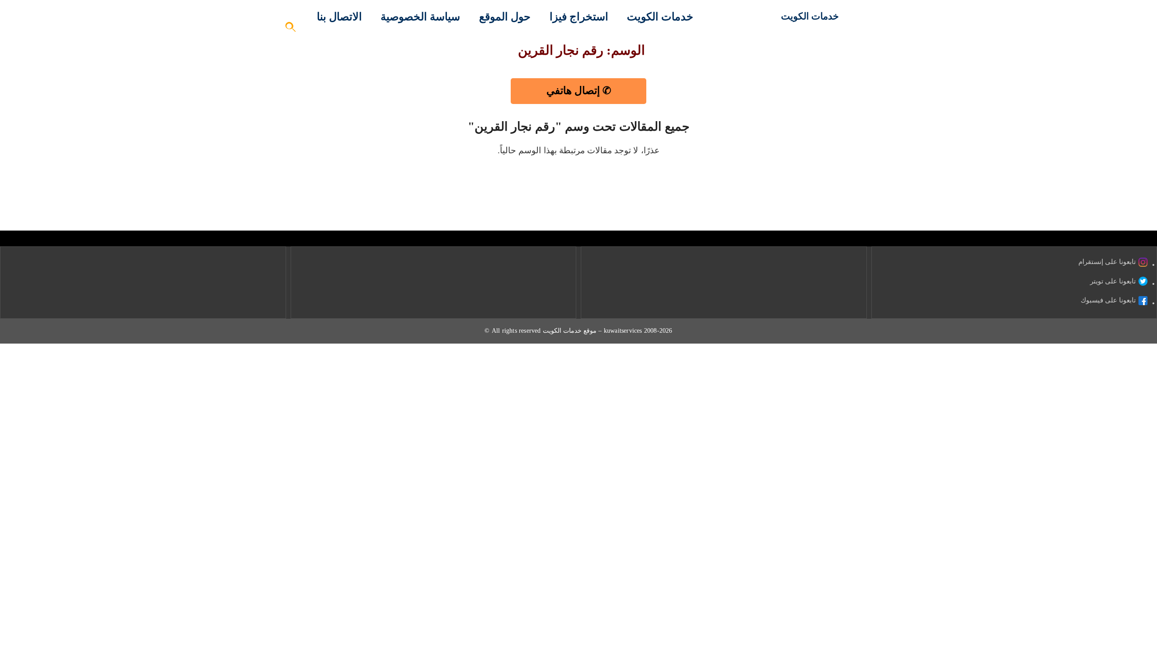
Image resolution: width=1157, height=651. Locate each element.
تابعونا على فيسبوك (1108, 300)
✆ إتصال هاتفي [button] (578, 90)
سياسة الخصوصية (420, 17)
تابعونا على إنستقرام (1107, 261)
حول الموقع (505, 17)
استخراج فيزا (579, 17)
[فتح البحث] (291, 29)
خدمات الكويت (810, 16)
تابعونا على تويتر (1113, 281)
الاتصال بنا (339, 17)
